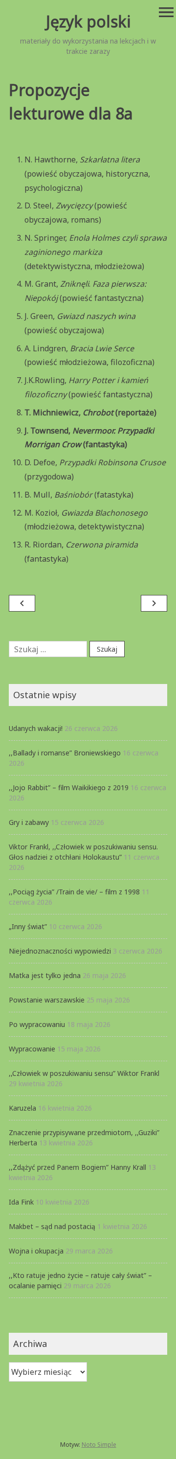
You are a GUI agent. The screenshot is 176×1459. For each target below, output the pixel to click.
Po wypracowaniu (37, 1024)
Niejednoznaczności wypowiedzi (60, 951)
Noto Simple (99, 1444)
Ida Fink (21, 1202)
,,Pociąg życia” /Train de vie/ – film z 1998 (74, 891)
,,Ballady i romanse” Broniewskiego (65, 752)
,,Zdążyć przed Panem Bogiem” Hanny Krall (77, 1167)
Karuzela (22, 1108)
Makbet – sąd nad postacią (52, 1226)
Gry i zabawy (29, 822)
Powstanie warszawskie (47, 999)
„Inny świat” (28, 926)
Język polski (88, 21)
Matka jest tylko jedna (45, 975)
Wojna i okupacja (36, 1250)
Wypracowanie (32, 1048)
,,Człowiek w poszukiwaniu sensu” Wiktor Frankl (84, 1073)
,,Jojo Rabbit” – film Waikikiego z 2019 (69, 787)
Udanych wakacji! (36, 728)
